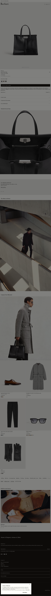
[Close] (30, 584)
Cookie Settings (25, 592)
